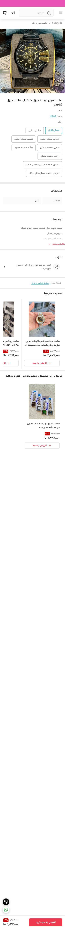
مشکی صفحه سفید (49, 139)
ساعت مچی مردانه (39, 23)
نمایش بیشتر (58, 244)
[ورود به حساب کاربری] (13, 12)
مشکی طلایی (34, 130)
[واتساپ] (6, 909)
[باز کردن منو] (59, 12)
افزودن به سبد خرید (46, 922)
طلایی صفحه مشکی (49, 147)
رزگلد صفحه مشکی (49, 156)
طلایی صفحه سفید (23, 139)
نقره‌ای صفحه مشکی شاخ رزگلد (44, 173)
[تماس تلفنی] (6, 901)
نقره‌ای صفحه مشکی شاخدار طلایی (42, 164)
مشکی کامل (53, 130)
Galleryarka (57, 23)
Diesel (53, 116)
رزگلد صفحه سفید (23, 147)
